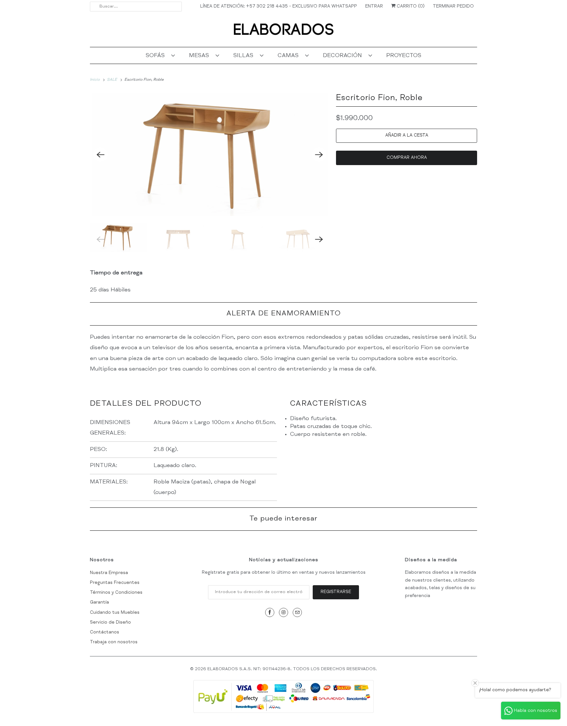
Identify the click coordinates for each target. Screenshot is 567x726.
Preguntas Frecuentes (114, 583)
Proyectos (403, 56)
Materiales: (109, 482)
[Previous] (100, 154)
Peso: (99, 450)
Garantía (99, 602)
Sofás (157, 56)
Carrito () (410, 6)
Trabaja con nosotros (113, 642)
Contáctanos (104, 632)
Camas (290, 56)
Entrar (374, 6)
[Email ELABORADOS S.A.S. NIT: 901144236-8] (297, 612)
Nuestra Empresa (109, 573)
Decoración (344, 56)
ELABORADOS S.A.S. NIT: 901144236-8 (248, 669)
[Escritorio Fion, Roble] (210, 154)
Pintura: (103, 466)
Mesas (200, 56)
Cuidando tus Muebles (114, 612)
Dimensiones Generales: (110, 428)
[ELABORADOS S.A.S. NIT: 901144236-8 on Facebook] (269, 612)
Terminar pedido (453, 6)
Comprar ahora (407, 158)
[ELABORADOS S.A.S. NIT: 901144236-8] (283, 31)
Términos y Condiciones (116, 592)
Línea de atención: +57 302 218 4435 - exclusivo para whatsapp (278, 6)
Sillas (245, 56)
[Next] (319, 154)
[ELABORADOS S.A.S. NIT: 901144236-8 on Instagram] (283, 612)
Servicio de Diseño (110, 622)
